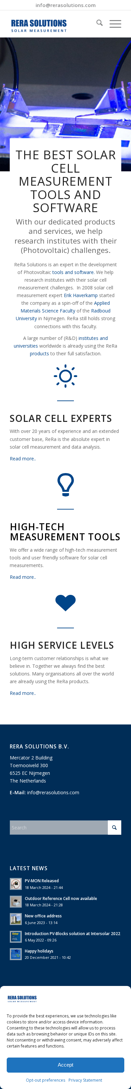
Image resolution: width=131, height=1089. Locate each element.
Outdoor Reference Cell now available (61, 898)
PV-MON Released (42, 880)
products (39, 353)
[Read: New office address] (16, 919)
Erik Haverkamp (81, 295)
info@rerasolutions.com (66, 5)
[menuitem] (96, 23)
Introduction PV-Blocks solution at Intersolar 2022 (72, 933)
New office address (43, 915)
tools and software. (74, 272)
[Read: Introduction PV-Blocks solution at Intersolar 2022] (16, 937)
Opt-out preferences (45, 1080)
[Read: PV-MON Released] (16, 884)
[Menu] (112, 23)
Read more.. (23, 458)
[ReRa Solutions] (54, 23)
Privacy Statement (85, 1080)
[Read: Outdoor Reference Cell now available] (16, 902)
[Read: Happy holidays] (16, 954)
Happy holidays (39, 951)
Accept (65, 1065)
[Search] (96, 23)
